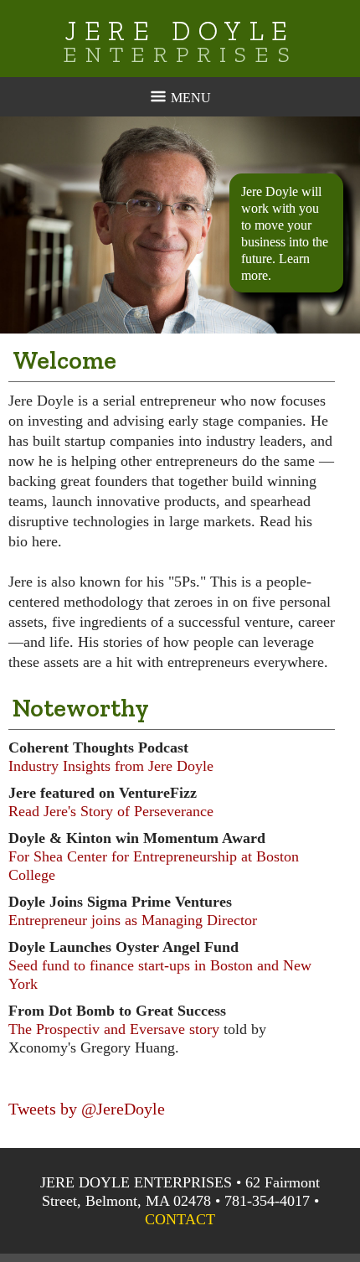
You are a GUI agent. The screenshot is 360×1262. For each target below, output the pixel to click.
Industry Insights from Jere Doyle (110, 766)
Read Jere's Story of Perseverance (110, 811)
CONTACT (180, 1219)
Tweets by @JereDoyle (86, 1108)
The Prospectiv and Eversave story (113, 1029)
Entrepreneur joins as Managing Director (132, 920)
